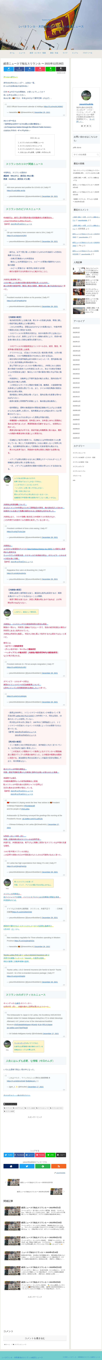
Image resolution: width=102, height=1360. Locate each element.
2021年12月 (76, 346)
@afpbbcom (30, 1081)
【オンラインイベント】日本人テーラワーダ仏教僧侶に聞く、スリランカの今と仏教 (86, 172)
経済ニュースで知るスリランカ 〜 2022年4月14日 (86, 186)
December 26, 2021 (42, 947)
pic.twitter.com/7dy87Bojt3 (17, 1028)
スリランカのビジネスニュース (31, 146)
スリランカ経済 (10, 1111)
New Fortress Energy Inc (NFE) (39, 549)
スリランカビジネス (57, 1108)
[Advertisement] (34, 1133)
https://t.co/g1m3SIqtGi (16, 976)
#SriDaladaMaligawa (22, 1025)
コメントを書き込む (35, 1338)
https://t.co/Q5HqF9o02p (16, 866)
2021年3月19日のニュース (21, 224)
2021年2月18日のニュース (25, 732)
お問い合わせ (77, 147)
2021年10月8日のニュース (25, 735)
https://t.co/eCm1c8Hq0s (16, 696)
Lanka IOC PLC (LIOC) (24, 716)
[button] (98, 154)
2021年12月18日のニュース (22, 794)
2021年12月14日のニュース (22, 791)
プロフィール (77, 475)
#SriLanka (25, 809)
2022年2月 (76, 337)
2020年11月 (76, 406)
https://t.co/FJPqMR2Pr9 (16, 301)
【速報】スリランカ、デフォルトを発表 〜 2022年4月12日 (85, 200)
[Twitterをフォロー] (27, 1166)
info (74, 480)
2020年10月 (76, 410)
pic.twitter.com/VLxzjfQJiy (32, 819)
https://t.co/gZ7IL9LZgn (16, 532)
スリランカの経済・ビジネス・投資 (84, 457)
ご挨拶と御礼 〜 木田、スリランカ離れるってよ (86, 179)
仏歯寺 (17, 1003)
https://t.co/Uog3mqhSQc (24, 941)
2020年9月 (76, 415)
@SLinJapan (47, 1025)
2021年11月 (76, 351)
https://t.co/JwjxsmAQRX (17, 236)
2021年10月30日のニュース (22, 562)
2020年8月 (76, 419)
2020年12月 (76, 401)
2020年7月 (76, 424)
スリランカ (9, 1108)
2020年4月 (76, 438)
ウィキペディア (19, 1043)
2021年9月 (76, 360)
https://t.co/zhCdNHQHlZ (22, 912)
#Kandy (34, 1025)
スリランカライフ (78, 466)
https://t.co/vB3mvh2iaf (16, 1081)
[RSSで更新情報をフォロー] (58, 1166)
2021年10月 (76, 355)
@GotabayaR (29, 806)
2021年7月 (76, 369)
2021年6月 (76, 374)
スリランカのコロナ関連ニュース (32, 142)
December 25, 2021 (42, 112)
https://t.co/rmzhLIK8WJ (53, 107)
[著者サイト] (11, 1166)
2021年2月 (76, 392)
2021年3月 (76, 387)
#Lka (40, 1025)
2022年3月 (76, 332)
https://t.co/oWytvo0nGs (16, 573)
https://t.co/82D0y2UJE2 (16, 667)
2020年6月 (76, 429)
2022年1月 (76, 341)
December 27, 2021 (51, 1034)
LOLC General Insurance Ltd (35, 955)
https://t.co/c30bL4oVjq (16, 191)
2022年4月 (76, 328)
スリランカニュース (11, 1104)
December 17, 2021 (36, 1087)
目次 (32, 138)
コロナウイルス (19, 1108)
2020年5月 (76, 433)
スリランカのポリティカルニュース (32, 149)
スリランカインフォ (79, 471)
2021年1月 (76, 396)
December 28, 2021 (50, 196)
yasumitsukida (86, 104)
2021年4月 (76, 383)
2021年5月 (76, 378)
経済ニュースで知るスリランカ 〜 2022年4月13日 (86, 193)
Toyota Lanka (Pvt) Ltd (12, 955)
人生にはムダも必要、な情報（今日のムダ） (36, 152)
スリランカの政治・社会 (80, 462)
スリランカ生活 (30, 1108)
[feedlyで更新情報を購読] (42, 1166)
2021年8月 (76, 364)
